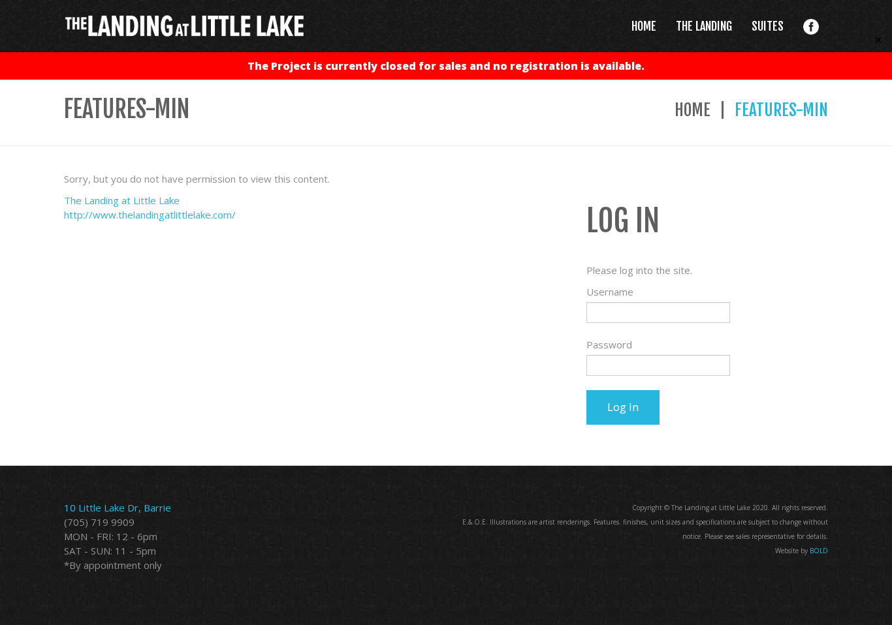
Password (609, 344)
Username (609, 291)
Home (692, 110)
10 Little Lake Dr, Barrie (117, 507)
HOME (643, 26)
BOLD (819, 550)
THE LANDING (704, 26)
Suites (768, 26)
